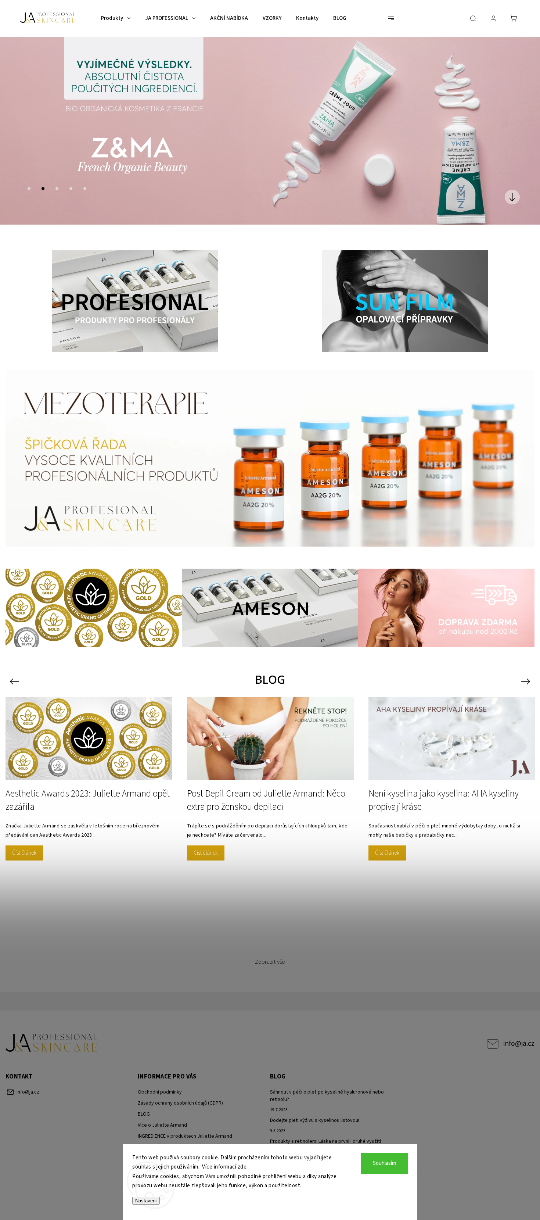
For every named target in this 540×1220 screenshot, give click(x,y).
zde (242, 1167)
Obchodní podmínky (160, 1082)
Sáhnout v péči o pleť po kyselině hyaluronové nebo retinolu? (327, 1085)
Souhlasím (384, 1163)
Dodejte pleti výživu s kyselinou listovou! (314, 1110)
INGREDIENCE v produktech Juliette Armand (185, 1126)
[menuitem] (115, 18)
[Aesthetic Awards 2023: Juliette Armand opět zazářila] (89, 729)
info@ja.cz (518, 1034)
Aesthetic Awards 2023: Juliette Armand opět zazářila (88, 791)
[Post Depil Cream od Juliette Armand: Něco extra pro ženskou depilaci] (270, 729)
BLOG (144, 1104)
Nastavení (146, 1200)
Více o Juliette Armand (162, 1115)
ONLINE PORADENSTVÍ (161, 1137)
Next (527, 671)
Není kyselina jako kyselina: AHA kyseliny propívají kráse (443, 791)
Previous (15, 671)
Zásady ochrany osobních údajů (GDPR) (180, 1093)
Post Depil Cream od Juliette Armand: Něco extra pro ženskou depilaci (266, 791)
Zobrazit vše (270, 952)
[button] (16, 126)
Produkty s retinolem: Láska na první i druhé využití (325, 1131)
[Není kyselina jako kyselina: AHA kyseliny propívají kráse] (451, 729)
